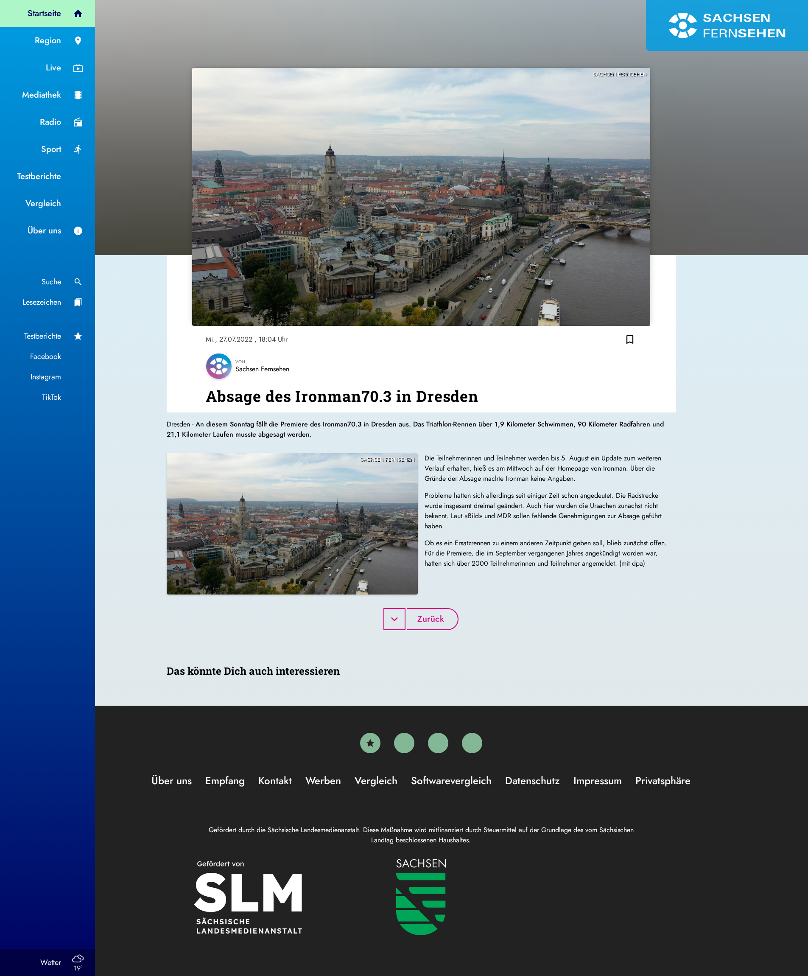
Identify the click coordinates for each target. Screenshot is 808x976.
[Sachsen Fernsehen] (727, 25)
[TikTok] (472, 743)
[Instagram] (438, 743)
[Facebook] (404, 743)
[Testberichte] (370, 743)
